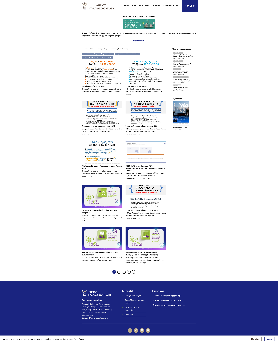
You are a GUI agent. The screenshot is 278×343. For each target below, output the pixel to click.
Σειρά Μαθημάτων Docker (137, 86)
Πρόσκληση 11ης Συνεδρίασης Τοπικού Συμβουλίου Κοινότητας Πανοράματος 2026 (183, 56)
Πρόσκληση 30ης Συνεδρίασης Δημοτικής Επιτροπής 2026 (182, 63)
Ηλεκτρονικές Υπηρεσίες (134, 296)
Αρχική (86, 49)
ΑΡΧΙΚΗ (126, 6)
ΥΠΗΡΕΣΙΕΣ (156, 6)
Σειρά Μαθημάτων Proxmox (93, 86)
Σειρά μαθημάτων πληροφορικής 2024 (142, 126)
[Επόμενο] (133, 272)
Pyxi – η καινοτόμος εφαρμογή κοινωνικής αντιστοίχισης (100, 253)
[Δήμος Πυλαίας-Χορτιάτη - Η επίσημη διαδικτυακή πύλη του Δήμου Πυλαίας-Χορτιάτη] (98, 6)
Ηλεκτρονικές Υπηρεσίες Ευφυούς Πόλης (98, 54)
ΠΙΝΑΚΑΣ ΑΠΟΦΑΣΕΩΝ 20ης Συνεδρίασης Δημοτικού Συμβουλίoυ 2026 (181, 89)
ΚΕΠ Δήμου (129, 315)
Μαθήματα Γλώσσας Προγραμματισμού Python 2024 (102, 167)
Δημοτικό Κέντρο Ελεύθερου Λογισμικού (97, 57)
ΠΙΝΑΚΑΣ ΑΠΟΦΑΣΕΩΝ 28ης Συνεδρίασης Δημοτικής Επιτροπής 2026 (181, 72)
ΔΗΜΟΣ (133, 6)
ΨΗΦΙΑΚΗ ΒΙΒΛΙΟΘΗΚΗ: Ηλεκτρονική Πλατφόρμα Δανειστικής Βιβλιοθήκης (142, 253)
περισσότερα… (139, 41)
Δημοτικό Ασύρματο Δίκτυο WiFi (127, 54)
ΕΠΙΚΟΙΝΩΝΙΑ (167, 6)
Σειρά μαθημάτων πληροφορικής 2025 (98, 126)
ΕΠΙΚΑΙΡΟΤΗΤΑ (144, 6)
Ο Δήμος (93, 49)
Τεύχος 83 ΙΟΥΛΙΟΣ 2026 (180, 127)
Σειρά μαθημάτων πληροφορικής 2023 (142, 210)
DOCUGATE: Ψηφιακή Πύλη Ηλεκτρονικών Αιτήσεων (100, 211)
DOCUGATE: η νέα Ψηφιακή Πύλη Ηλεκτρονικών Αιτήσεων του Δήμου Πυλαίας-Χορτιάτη (145, 168)
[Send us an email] (191, 6)
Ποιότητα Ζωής (102, 49)
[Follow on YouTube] (193, 6)
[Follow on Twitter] (188, 6)
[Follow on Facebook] (185, 6)
